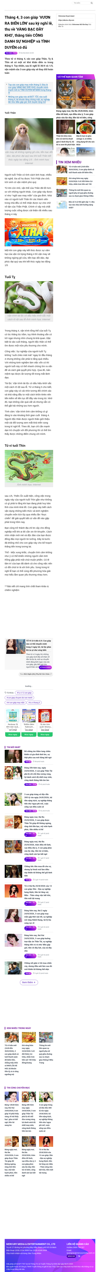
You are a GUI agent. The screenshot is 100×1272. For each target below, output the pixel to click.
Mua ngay (12, 734)
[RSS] (78, 1256)
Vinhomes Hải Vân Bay (80, 24)
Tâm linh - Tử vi (11, 53)
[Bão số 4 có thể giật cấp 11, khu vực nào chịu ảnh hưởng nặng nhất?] (62, 205)
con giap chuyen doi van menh (20, 698)
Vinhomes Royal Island (66, 16)
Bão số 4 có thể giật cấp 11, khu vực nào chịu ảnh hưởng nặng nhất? (82, 205)
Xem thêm (46, 667)
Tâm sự (27, 762)
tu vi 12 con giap (25, 693)
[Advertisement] (48, 614)
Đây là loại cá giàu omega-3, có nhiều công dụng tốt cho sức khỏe (85, 140)
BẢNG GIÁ (71, 1256)
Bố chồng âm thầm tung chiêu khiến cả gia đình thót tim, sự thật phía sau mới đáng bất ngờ (38, 754)
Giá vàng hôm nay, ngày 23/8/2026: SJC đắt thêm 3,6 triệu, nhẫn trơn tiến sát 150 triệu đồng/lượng (29, 1054)
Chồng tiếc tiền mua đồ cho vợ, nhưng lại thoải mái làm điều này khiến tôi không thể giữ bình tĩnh (38, 871)
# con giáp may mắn (16, 703)
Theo (34, 674)
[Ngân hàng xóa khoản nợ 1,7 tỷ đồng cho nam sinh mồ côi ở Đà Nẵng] (85, 154)
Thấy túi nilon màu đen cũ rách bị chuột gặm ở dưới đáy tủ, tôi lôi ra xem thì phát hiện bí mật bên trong (65, 142)
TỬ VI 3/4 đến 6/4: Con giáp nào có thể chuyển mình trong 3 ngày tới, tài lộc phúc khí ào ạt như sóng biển (38, 645)
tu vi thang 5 (35, 703)
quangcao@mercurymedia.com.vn (81, 1253)
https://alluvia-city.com (66, 20)
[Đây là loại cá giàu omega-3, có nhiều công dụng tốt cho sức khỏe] (85, 127)
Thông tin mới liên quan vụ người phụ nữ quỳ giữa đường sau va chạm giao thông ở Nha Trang (46, 1054)
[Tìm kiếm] (92, 3)
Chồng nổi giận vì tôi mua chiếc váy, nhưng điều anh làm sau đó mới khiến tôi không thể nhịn (38, 966)
